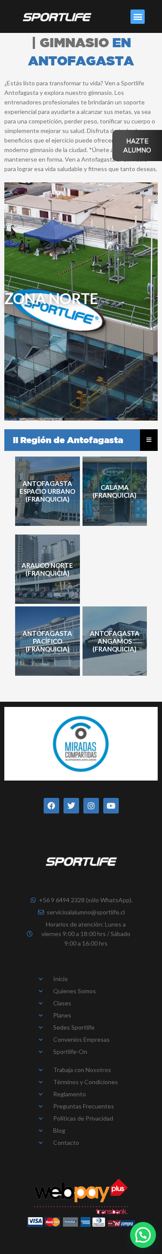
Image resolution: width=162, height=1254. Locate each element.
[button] (137, 17)
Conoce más (47, 491)
